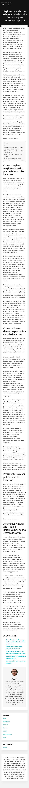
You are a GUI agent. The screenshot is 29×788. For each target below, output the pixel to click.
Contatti (5, 747)
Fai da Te (5, 724)
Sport (4, 737)
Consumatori (6, 721)
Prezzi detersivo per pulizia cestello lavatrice (14, 155)
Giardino (5, 727)
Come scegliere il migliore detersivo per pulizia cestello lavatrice (14, 148)
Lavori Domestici (7, 734)
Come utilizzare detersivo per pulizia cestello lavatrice (14, 151)
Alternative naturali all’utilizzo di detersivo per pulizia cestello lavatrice (14, 159)
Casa (4, 718)
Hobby (5, 731)
